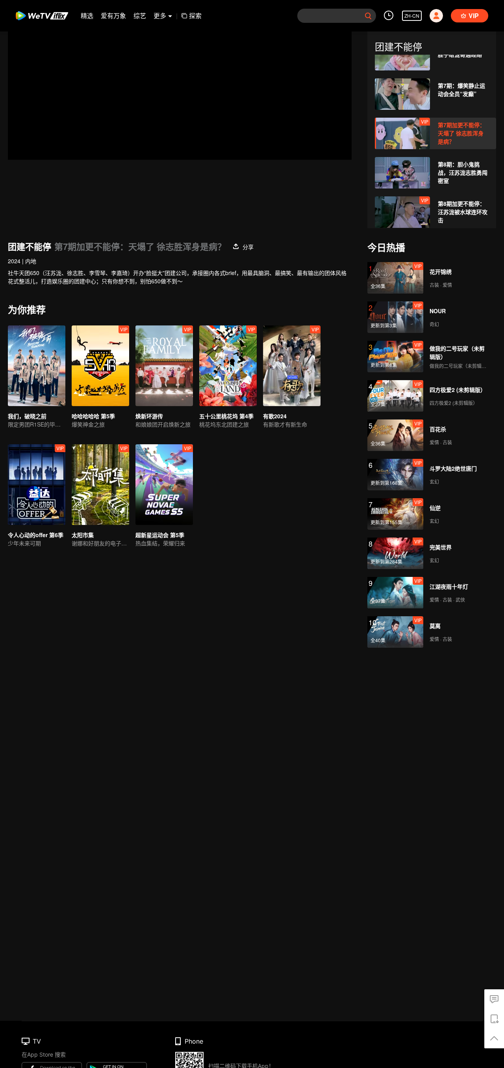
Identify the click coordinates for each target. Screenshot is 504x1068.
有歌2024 (275, 416)
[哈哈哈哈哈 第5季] (100, 365)
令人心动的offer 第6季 (35, 535)
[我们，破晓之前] (36, 365)
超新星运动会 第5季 (159, 535)
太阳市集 (83, 535)
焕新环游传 (149, 416)
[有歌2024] (292, 365)
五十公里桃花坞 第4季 (226, 416)
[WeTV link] (42, 15)
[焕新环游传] (164, 365)
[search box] (368, 15)
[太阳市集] (100, 484)
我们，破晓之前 (27, 416)
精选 (87, 15)
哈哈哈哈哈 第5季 (93, 416)
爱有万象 (113, 15)
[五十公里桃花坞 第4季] (228, 365)
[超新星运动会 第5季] (164, 484)
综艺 (139, 15)
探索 (195, 15)
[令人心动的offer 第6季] (36, 484)
